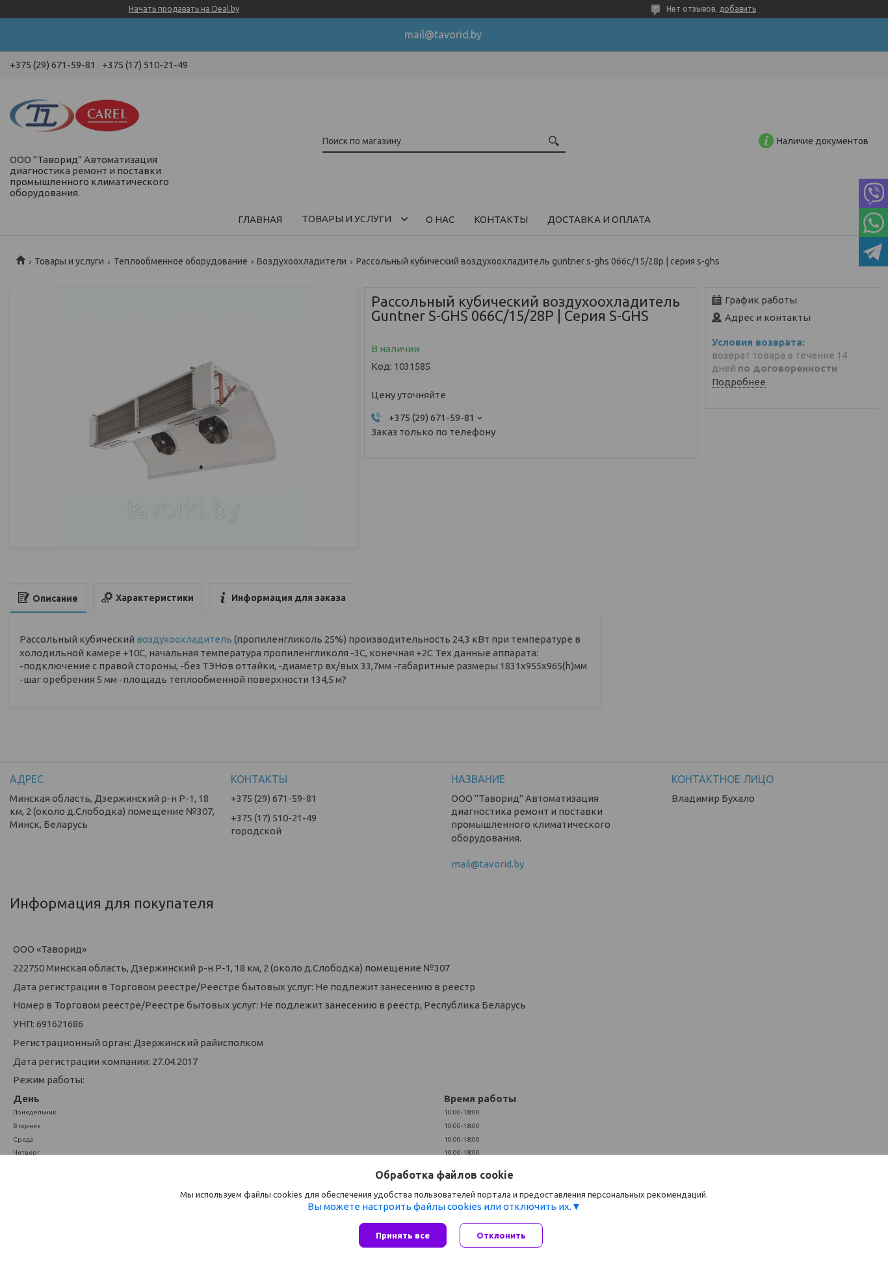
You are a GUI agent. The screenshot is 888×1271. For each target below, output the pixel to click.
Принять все (403, 1235)
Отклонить (501, 1235)
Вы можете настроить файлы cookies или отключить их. (439, 1206)
